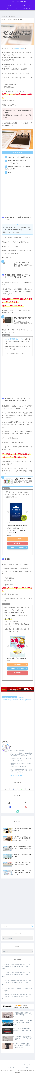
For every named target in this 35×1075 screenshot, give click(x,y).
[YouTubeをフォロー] (18, 775)
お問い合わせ (25, 1067)
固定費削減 (21, 697)
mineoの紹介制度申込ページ (13, 339)
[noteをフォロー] (21, 775)
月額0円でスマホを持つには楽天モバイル (19, 157)
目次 (16, 152)
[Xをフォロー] (14, 775)
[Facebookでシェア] (13, 789)
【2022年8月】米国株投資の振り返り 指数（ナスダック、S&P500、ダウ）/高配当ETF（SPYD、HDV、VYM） (16, 974)
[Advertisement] (17, 195)
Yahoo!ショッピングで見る (17, 547)
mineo (23, 699)
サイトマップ (25, 1065)
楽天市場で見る (17, 543)
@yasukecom (19, 48)
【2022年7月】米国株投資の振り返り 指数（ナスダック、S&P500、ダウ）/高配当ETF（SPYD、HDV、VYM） (16, 982)
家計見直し (13, 697)
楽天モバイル (7, 699)
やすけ (12, 746)
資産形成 (6, 697)
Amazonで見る (17, 538)
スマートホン (16, 699)
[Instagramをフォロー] (16, 775)
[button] (30, 789)
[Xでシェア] (5, 789)
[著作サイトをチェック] (11, 775)
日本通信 (29, 699)
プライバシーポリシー (9, 1067)
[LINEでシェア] (21, 789)
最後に (9, 172)
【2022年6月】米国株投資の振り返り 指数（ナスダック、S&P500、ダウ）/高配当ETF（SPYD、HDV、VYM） (16, 997)
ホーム (9, 1065)
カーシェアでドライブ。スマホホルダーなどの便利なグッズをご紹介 (17, 989)
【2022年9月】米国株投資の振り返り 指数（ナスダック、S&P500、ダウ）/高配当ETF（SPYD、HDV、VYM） (16, 966)
